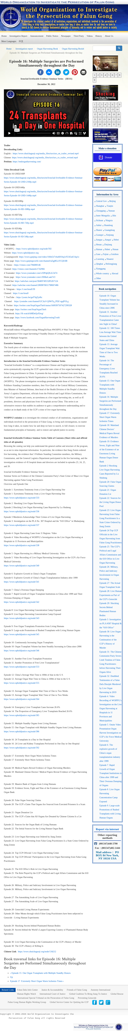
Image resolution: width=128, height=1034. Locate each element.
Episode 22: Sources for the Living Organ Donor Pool (110, 502)
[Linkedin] (57, 72)
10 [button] (99, 109)
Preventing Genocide (87, 998)
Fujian (105, 254)
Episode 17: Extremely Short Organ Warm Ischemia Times (37, 981)
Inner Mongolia (103, 215)
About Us (109, 36)
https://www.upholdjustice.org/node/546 (21, 650)
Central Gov (101, 201)
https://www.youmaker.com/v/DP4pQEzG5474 (36, 273)
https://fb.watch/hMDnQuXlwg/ (29, 313)
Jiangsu (99, 240)
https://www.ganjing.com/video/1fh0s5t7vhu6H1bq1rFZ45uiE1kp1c (49, 257)
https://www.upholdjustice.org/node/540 (21, 565)
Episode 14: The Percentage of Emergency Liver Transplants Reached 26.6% (108, 368)
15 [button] (95, 114)
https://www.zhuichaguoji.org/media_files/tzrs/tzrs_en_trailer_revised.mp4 (46, 153)
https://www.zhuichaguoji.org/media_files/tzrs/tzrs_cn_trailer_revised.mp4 (45, 157)
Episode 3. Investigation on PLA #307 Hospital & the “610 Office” (110, 623)
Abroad (115, 273)
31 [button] (114, 124)
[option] (107, 63)
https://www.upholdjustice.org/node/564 (21, 699)
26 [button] (118, 119)
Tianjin (110, 206)
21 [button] (95, 119)
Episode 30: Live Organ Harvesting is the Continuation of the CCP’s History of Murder (110, 639)
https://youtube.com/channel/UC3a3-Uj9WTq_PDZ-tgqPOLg (42, 301)
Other (98, 278)
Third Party (79, 36)
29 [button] (104, 124)
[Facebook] (40, 72)
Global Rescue (117, 994)
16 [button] (100, 114)
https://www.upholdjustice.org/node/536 (21, 511)
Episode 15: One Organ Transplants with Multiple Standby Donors (40, 973)
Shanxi (99, 230)
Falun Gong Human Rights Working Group (27, 1002)
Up (11, 977)
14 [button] (117, 109)
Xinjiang (110, 235)
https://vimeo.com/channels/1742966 (28, 269)
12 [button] (108, 109)
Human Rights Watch (26, 994)
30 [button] (109, 124)
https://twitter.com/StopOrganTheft (30, 309)
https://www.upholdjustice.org (25, 253)
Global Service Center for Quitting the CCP (69, 1002)
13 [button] (112, 109)
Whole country (102, 273)
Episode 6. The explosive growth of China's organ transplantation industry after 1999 (109, 753)
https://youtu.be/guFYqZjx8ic (29, 297)
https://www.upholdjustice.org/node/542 (21, 602)
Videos (90, 36)
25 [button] (114, 119)
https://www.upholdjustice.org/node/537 (21, 525)
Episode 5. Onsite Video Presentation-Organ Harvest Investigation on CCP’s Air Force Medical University (110, 733)
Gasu (98, 254)
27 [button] (95, 124)
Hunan (115, 249)
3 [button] (101, 75)
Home (4, 36)
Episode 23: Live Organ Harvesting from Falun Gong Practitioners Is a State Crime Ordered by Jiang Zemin (110, 518)
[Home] (11, 17)
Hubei (107, 249)
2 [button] (98, 75)
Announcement (36, 36)
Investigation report (24, 49)
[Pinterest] (75, 72)
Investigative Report (18, 36)
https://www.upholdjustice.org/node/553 (21, 667)
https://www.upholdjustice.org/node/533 (21, 498)
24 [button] (109, 119)
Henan (99, 244)
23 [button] (104, 119)
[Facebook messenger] (49, 72)
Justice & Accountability (52, 990)
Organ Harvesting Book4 (73, 49)
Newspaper (66, 36)
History (98, 36)
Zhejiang (108, 244)
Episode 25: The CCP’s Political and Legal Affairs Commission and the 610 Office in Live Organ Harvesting (110, 554)
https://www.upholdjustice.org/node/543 (21, 618)
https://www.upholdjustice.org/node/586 (21, 731)
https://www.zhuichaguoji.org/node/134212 (37, 951)
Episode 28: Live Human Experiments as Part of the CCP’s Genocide (110, 595)
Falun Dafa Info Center (27, 990)
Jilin (114, 215)
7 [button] (116, 75)
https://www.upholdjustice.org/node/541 (21, 582)
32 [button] (118, 124)
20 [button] (118, 114)
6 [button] (112, 75)
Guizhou (114, 254)
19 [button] (114, 114)
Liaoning (100, 259)
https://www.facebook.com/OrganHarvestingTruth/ (37, 317)
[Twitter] (66, 72)
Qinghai (99, 264)
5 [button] (108, 75)
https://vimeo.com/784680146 (27, 265)
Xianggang (101, 269)
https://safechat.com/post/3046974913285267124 (37, 281)
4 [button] (105, 75)
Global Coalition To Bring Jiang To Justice (88, 994)
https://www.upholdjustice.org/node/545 (21, 634)
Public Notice (52, 36)
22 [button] (100, 119)
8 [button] (119, 75)
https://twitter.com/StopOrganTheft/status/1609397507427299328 (43, 305)
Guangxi (99, 235)
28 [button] (100, 124)
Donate (108, 157)
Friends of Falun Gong (77, 990)
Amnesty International (100, 990)
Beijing (112, 201)
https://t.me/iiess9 (21, 293)
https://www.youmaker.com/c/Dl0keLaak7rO (36, 277)
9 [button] (94, 80)
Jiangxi (108, 240)
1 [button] (94, 75)
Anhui (98, 225)
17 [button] (104, 114)
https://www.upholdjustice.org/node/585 (21, 715)
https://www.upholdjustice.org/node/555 (21, 683)
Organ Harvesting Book (47, 49)
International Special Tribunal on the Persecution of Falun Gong (45, 998)
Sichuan (99, 220)
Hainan (99, 249)
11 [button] (103, 109)
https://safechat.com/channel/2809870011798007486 (35, 285)
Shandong (108, 225)
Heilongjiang (111, 264)
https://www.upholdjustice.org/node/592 (34, 249)
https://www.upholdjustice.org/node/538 (21, 545)
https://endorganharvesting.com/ (27, 161)
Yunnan (111, 211)
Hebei (116, 240)
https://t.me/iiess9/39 (26, 289)
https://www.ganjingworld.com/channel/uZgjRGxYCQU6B (41, 261)
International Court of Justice (52, 994)
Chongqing (101, 211)
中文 (21, 41)
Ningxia (109, 220)
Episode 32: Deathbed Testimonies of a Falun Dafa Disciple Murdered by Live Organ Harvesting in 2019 (110, 684)
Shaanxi (109, 259)
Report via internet (107, 829)
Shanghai (100, 206)
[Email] (83, 72)
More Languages (8, 41)
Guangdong (110, 230)
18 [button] (109, 114)
